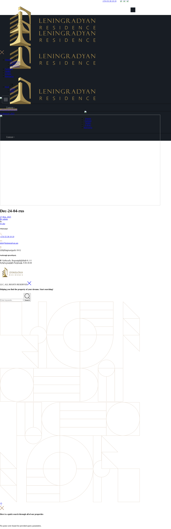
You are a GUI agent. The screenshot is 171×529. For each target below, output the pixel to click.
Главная (9, 107)
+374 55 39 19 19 (7, 237)
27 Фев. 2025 (5, 217)
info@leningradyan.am (9, 243)
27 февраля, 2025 (7, 113)
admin (4, 219)
